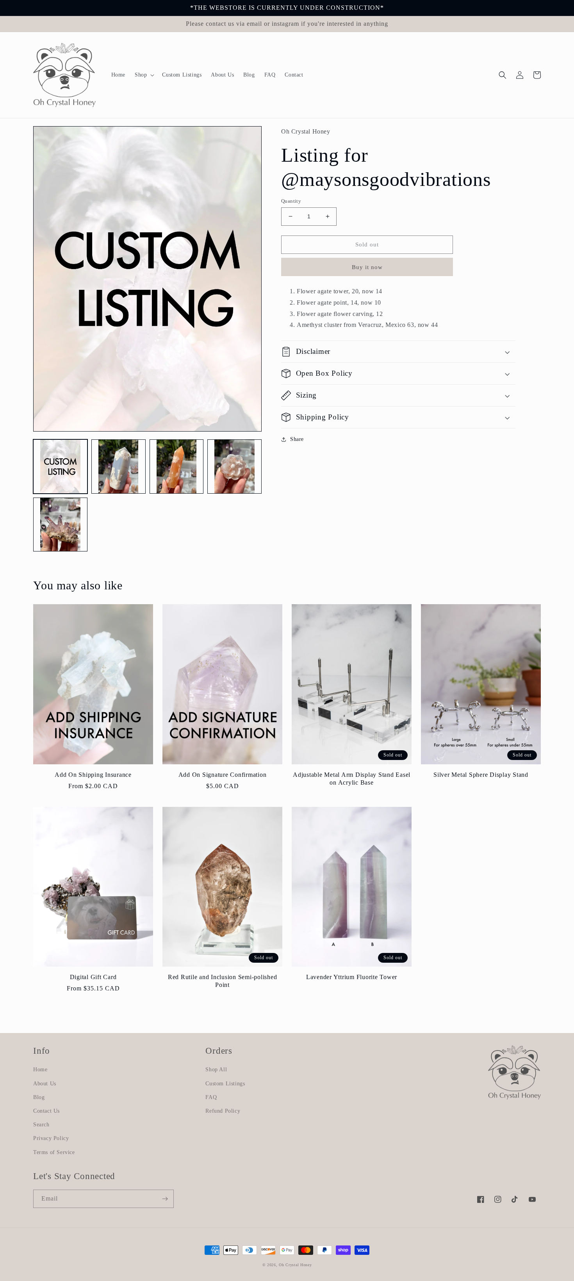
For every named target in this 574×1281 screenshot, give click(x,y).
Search (41, 1125)
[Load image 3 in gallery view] (177, 466)
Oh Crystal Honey (295, 1265)
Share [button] (297, 439)
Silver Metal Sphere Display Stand (480, 774)
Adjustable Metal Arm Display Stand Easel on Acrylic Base (351, 778)
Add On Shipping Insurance (93, 774)
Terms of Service (54, 1152)
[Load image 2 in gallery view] (118, 466)
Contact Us (46, 1111)
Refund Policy (222, 1111)
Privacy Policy (51, 1138)
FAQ (211, 1097)
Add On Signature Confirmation (222, 774)
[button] (143, 75)
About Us (44, 1084)
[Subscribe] (164, 1199)
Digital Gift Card (93, 977)
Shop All (216, 1069)
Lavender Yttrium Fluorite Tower (351, 977)
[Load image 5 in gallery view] (60, 525)
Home (40, 1069)
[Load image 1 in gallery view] (60, 466)
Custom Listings (225, 1084)
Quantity (291, 201)
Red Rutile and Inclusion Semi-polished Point (222, 981)
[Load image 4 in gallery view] (234, 466)
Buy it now (367, 267)
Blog (39, 1097)
